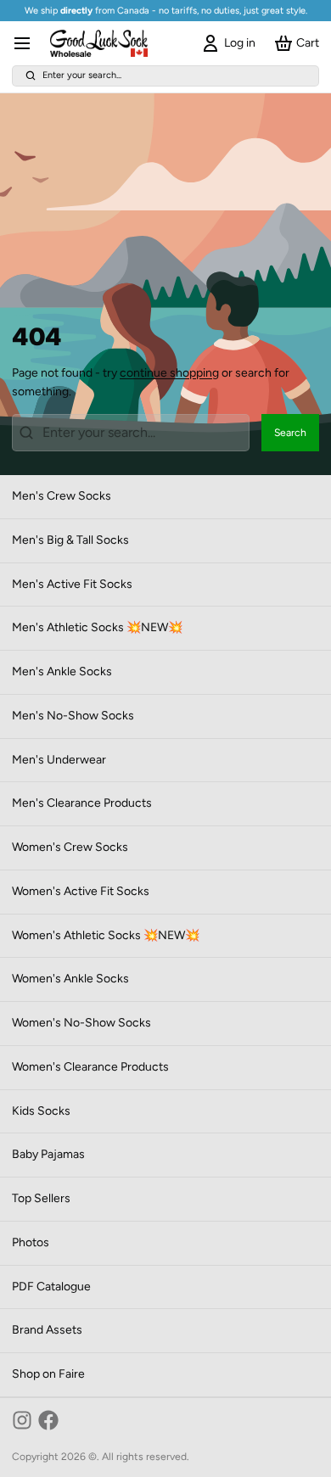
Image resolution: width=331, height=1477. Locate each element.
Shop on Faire (48, 1374)
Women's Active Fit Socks (80, 891)
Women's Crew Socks (70, 847)
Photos (30, 1242)
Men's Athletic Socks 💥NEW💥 (97, 627)
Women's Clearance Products (90, 1067)
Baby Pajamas (48, 1154)
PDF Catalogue (51, 1286)
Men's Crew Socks (61, 496)
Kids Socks (41, 1111)
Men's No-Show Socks (73, 715)
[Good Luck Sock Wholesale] (99, 43)
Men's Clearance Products (82, 803)
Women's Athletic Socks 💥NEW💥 (105, 935)
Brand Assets (47, 1330)
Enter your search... (81, 75)
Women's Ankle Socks (70, 978)
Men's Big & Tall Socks (70, 540)
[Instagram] (22, 1420)
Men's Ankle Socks (62, 671)
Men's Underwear (59, 759)
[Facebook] (48, 1420)
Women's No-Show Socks (81, 1022)
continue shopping (169, 373)
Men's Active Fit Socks (72, 584)
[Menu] (28, 43)
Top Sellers (41, 1198)
